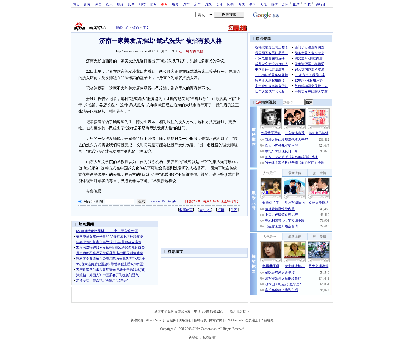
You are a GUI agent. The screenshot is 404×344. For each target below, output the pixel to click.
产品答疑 (267, 320)
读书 (230, 4)
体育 (98, 4)
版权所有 (209, 337)
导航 (307, 4)
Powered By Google (163, 201)
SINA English (234, 320)
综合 (135, 28)
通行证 (321, 4)
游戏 (208, 4)
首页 (76, 4)
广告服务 (169, 320)
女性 (219, 4)
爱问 (285, 4)
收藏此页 (186, 210)
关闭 (234, 210)
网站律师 (215, 320)
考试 (241, 4)
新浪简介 (137, 320)
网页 (87, 201)
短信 (274, 4)
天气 (263, 4)
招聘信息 (200, 320)
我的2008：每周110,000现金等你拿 (212, 201)
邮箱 (296, 4)
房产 (197, 4)
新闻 (87, 4)
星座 (252, 4)
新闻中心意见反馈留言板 (172, 311)
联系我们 (185, 320)
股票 (131, 4)
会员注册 (251, 320)
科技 (142, 4)
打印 (220, 210)
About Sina (153, 320)
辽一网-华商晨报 (191, 51)
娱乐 (109, 4)
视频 (175, 4)
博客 (153, 4)
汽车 (186, 4)
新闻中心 (122, 28)
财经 (120, 4)
